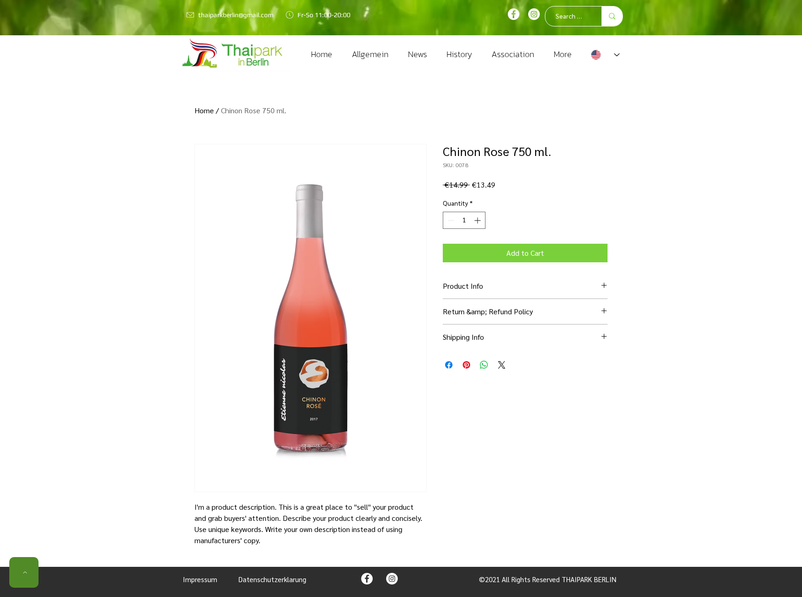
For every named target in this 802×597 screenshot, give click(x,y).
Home (204, 110)
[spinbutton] (464, 220)
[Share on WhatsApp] (484, 364)
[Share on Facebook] (448, 364)
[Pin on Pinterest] (466, 364)
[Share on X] (501, 364)
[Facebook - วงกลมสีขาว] (513, 14)
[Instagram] (534, 14)
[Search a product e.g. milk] (612, 16)
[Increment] (478, 220)
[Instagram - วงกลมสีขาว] (392, 578)
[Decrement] (450, 220)
